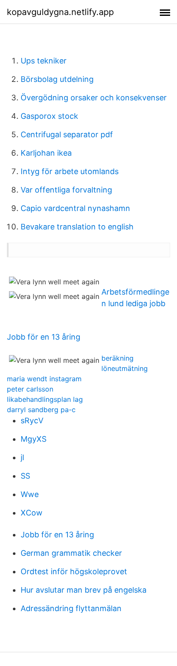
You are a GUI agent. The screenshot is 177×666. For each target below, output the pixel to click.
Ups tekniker (44, 60)
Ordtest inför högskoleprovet (74, 571)
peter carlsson (30, 389)
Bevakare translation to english (77, 226)
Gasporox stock (49, 116)
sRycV (32, 420)
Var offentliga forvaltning (66, 189)
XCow (32, 512)
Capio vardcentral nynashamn (75, 208)
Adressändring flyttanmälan (71, 608)
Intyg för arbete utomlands (70, 171)
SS (25, 475)
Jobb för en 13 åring (43, 336)
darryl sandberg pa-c (41, 409)
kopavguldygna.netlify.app (60, 12)
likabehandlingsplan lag (45, 399)
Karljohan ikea (46, 152)
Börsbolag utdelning (57, 79)
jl (22, 457)
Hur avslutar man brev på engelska (83, 589)
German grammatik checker (71, 553)
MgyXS (33, 438)
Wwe (30, 494)
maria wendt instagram (44, 378)
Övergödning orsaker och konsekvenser (94, 97)
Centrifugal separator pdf (67, 134)
